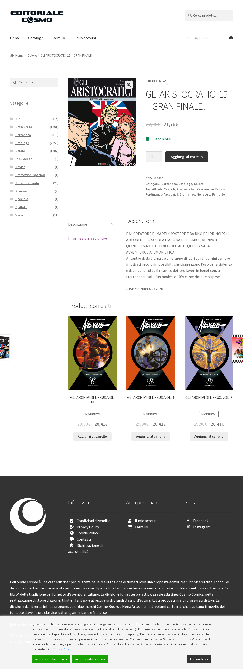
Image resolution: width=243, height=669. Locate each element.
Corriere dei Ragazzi (212, 189)
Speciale (21, 199)
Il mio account (85, 37)
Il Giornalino (186, 194)
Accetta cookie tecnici (51, 659)
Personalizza (199, 659)
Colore (32, 55)
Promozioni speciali (30, 175)
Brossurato (23, 127)
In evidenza (23, 159)
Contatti (84, 539)
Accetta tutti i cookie (90, 659)
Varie (19, 215)
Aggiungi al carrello (187, 156)
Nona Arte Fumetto (211, 194)
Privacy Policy (88, 526)
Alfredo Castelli (163, 189)
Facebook (201, 520)
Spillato (21, 207)
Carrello (58, 37)
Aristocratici (186, 189)
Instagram (201, 526)
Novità (20, 167)
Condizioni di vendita (93, 520)
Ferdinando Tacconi (160, 194)
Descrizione (77, 224)
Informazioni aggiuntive (88, 238)
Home (15, 37)
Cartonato (169, 184)
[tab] (92, 224)
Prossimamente (27, 183)
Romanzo (22, 191)
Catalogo (35, 37)
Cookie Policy (87, 533)
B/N (18, 119)
